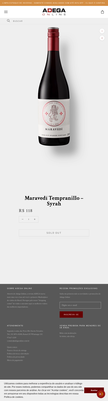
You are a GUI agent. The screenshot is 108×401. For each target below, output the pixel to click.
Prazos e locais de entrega (16, 350)
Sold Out (54, 233)
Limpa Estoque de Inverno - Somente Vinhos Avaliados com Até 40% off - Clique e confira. (53, 3)
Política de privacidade (16, 357)
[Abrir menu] (6, 12)
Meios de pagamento (15, 360)
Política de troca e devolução (18, 353)
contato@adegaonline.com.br (18, 341)
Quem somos (12, 347)
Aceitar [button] (94, 390)
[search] (56, 21)
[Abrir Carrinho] (102, 11)
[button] (24, 397)
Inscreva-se (71, 314)
